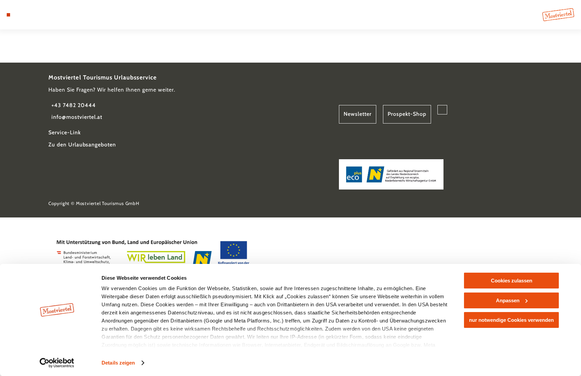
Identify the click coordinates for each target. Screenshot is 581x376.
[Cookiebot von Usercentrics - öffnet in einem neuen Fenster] (57, 363)
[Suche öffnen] (44, 14)
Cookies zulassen (511, 280)
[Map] (26, 14)
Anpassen (507, 300)
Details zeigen (118, 363)
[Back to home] (558, 14)
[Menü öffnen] (8, 14)
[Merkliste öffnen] (35, 14)
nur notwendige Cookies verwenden (511, 320)
